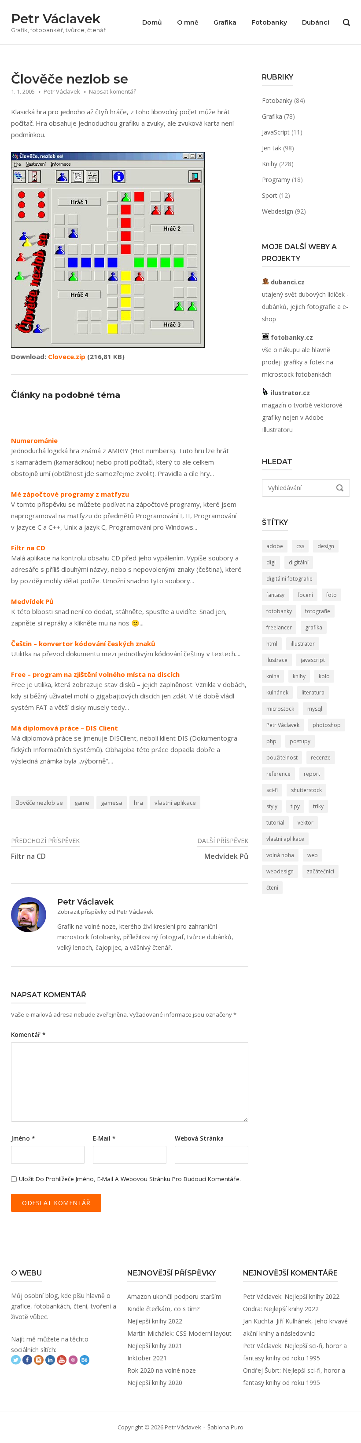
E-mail (104, 1138)
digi (271, 562)
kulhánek (277, 692)
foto (331, 595)
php (271, 741)
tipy (295, 806)
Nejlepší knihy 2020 (154, 1382)
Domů (152, 22)
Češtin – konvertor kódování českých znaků (83, 643)
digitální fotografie (289, 578)
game (81, 803)
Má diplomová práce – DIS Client (64, 728)
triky (318, 806)
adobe (274, 546)
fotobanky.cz (291, 337)
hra (138, 803)
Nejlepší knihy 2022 (154, 1321)
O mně (188, 22)
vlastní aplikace (175, 803)
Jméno (23, 1138)
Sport (269, 195)
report (312, 774)
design (325, 546)
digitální (299, 562)
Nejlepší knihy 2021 (154, 1345)
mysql (314, 708)
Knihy (269, 164)
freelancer (279, 627)
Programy (276, 179)
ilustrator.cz (289, 393)
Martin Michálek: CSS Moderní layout (179, 1333)
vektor (305, 822)
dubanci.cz (287, 282)
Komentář (28, 1035)
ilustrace (276, 660)
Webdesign (277, 211)
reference (278, 774)
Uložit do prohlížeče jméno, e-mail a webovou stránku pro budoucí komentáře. (130, 1179)
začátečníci (320, 871)
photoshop (327, 725)
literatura (313, 692)
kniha (273, 676)
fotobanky (279, 611)
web (312, 855)
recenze (321, 757)
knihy (299, 676)
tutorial (275, 822)
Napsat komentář (112, 91)
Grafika (225, 22)
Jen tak (271, 148)
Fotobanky (269, 22)
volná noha (280, 855)
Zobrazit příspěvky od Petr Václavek (105, 912)
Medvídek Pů (32, 601)
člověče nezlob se (39, 803)
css (300, 546)
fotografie (317, 611)
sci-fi (272, 790)
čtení (272, 887)
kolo (324, 676)
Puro (237, 1427)
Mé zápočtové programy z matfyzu (70, 494)
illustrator (303, 643)
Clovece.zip (66, 356)
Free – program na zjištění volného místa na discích (95, 674)
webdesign (280, 871)
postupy (300, 741)
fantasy (275, 595)
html (271, 643)
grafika (313, 627)
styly (271, 806)
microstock (280, 708)
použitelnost (282, 757)
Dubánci (315, 22)
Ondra (252, 1309)
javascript (313, 660)
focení (305, 595)
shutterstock (306, 790)
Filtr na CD (28, 548)
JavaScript (276, 132)
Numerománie (34, 440)
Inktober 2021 (147, 1358)
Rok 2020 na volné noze (161, 1370)
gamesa (111, 803)
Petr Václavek (55, 18)
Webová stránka (199, 1138)
